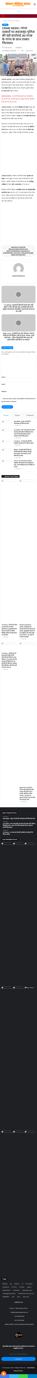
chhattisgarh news (27, 1290)
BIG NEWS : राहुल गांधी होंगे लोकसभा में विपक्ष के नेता (22, 422)
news (13, 1296)
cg (22, 1283)
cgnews (29, 1287)
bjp (11, 1283)
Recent (17, 415)
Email (4, 384)
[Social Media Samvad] (18, 4)
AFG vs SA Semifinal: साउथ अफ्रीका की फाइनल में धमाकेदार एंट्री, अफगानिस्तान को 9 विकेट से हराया (24, 464)
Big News (4, 1283)
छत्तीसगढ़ (17, 20)
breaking (16, 1283)
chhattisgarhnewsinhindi (8, 1293)
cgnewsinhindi (6, 1290)
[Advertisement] (18, 154)
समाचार (9, 20)
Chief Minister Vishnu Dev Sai (26, 1293)
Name (4, 377)
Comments (30, 415)
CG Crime (14, 1287)
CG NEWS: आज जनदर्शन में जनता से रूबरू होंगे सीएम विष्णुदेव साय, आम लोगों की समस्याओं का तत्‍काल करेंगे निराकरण (24, 433)
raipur (18, 1296)
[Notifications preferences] (3, 1373)
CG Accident (29, 1283)
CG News (21, 1287)
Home (5, 20)
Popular (6, 415)
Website (4, 391)
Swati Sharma (8, 47)
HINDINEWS (5, 1296)
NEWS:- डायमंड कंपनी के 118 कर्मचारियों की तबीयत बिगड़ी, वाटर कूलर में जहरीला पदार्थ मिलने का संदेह (23, 453)
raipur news (26, 1296)
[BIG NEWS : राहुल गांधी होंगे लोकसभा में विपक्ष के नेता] (7, 424)
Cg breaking (5, 1287)
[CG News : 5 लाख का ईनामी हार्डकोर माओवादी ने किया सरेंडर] (7, 443)
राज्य (13, 20)
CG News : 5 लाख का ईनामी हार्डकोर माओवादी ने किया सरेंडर (24, 442)
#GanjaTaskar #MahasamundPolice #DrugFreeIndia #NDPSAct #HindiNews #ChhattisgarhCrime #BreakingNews (18, 251)
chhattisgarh (16, 1290)
